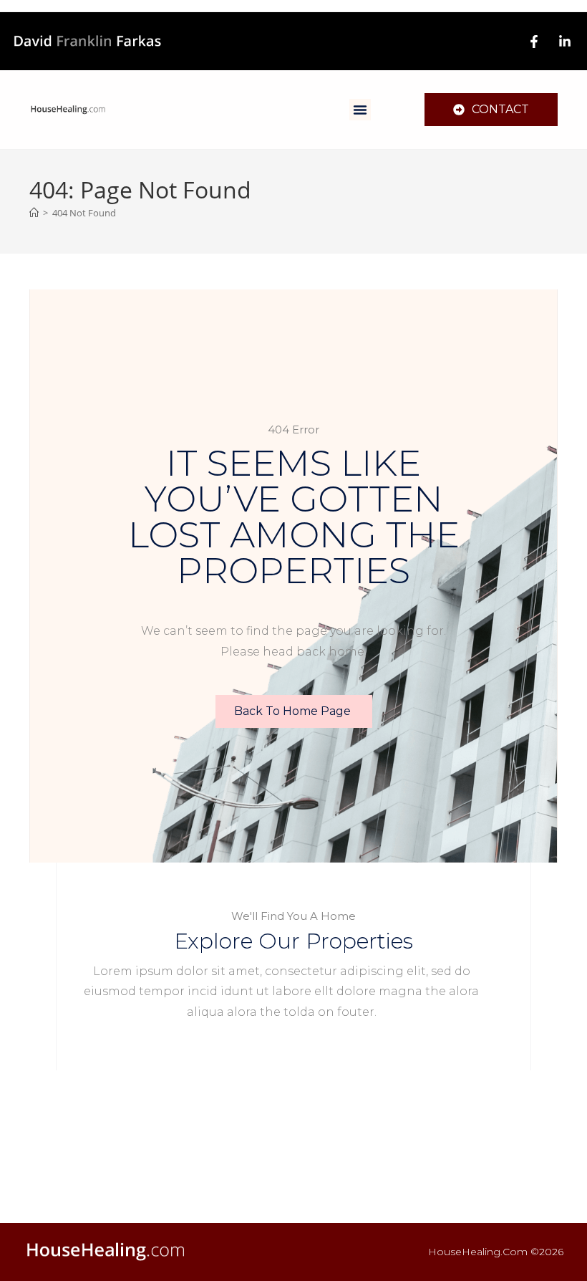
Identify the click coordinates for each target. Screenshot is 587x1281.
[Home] (34, 212)
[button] (360, 109)
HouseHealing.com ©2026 (495, 1251)
